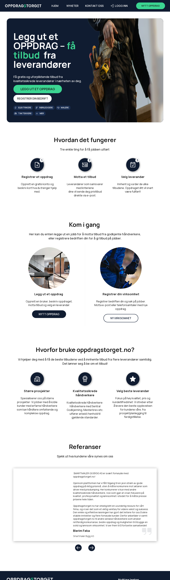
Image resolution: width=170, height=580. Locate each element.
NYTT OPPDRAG (49, 314)
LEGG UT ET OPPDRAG (37, 89)
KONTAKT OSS (94, 6)
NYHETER (73, 6)
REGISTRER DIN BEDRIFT (32, 98)
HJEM (54, 6)
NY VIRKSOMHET (120, 318)
